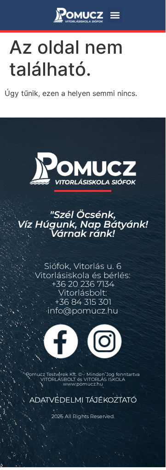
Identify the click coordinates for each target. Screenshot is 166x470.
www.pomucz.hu (83, 383)
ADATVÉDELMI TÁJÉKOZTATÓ (83, 400)
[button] (115, 15)
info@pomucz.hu (82, 310)
